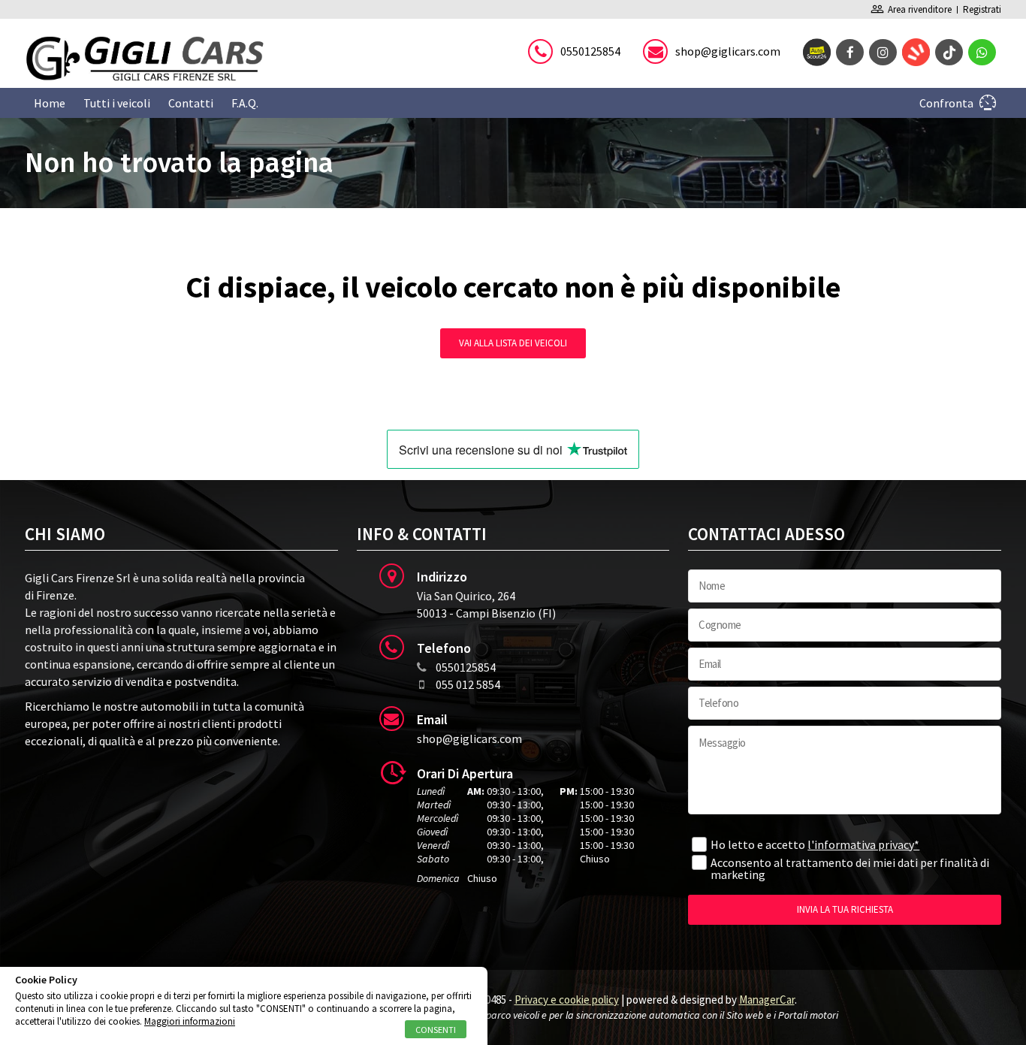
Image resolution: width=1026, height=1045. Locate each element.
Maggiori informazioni (189, 1021)
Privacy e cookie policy (567, 999)
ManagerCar (767, 999)
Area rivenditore (911, 9)
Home (49, 102)
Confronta (946, 102)
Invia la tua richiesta (845, 909)
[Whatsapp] (982, 52)
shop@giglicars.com (727, 51)
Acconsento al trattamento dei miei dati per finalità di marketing (850, 868)
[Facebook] (850, 52)
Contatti (190, 102)
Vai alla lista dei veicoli (513, 343)
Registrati (982, 9)
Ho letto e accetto (815, 844)
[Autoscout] (817, 52)
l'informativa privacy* (863, 844)
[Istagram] (883, 52)
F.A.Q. (244, 102)
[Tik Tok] (949, 52)
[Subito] (916, 52)
